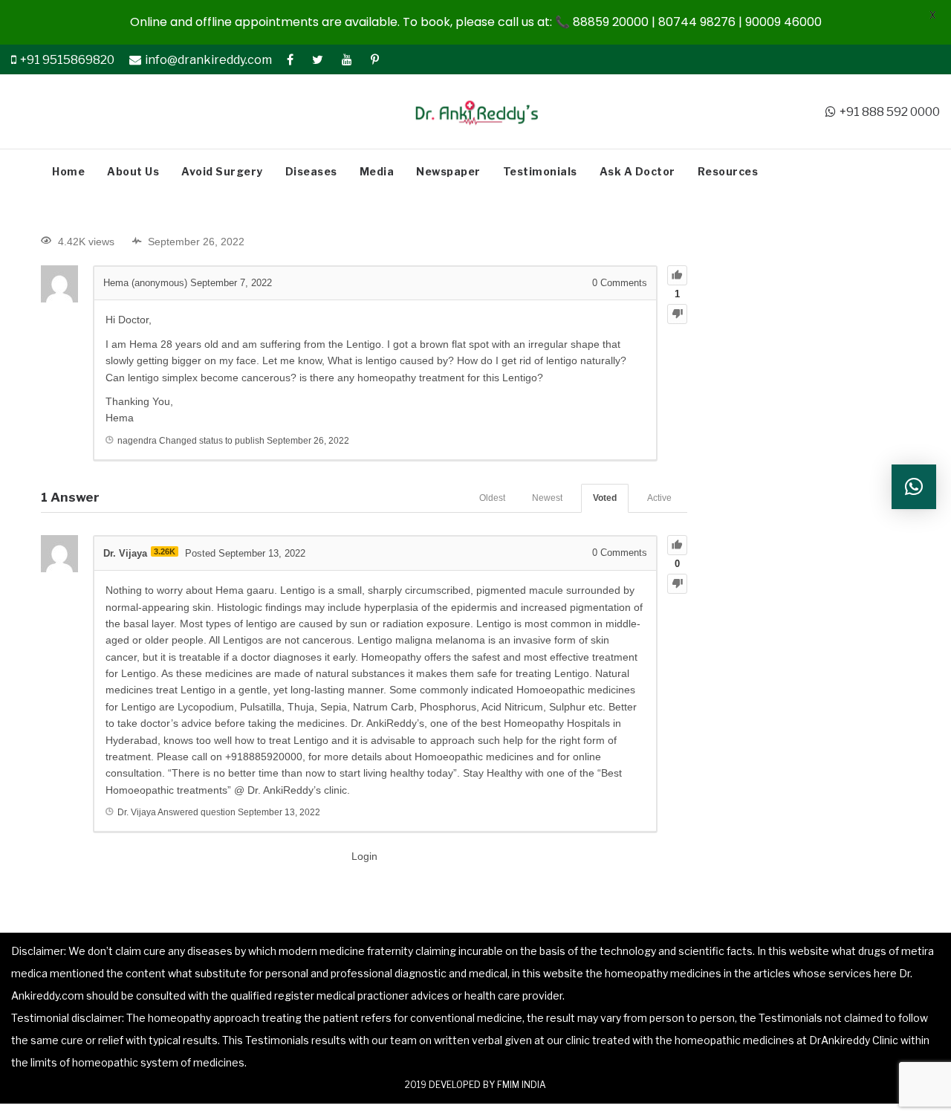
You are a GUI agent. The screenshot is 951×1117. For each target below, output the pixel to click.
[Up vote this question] (677, 275)
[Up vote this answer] (677, 545)
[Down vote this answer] (677, 584)
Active (659, 498)
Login (364, 856)
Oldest (492, 498)
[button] (914, 486)
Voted (605, 498)
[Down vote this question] (677, 314)
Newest (547, 498)
